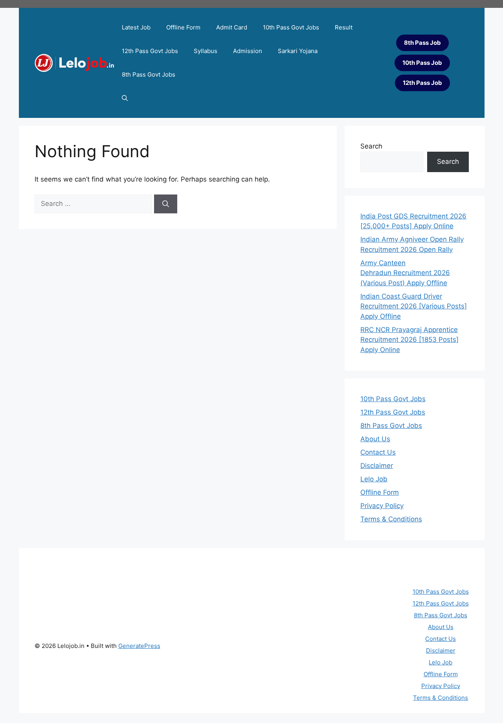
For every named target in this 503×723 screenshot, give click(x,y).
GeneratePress (139, 646)
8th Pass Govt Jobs (148, 74)
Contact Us (378, 452)
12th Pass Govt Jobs (150, 51)
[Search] (165, 204)
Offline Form (183, 27)
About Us (375, 439)
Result (343, 27)
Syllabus (205, 51)
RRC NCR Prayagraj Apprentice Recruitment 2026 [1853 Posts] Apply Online (409, 340)
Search (371, 146)
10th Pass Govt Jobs (291, 27)
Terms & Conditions (391, 519)
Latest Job (136, 27)
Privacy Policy (382, 506)
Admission (247, 51)
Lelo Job (373, 479)
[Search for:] (94, 203)
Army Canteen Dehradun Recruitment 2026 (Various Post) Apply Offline (405, 273)
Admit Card (231, 27)
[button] (125, 98)
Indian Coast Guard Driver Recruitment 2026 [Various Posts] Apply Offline (413, 306)
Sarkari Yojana (298, 51)
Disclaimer (376, 466)
